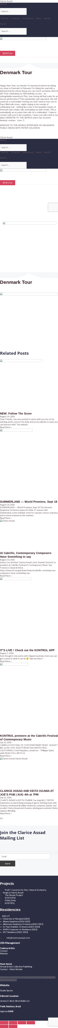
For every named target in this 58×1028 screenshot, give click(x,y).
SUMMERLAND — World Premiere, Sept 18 (28, 501)
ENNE (10, 1011)
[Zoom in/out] (4, 1022)
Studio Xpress (6, 990)
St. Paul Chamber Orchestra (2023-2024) (21, 927)
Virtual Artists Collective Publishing (16, 966)
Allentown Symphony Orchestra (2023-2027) (23, 924)
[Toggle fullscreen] (13, 1022)
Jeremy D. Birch (7, 1001)
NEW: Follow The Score (16, 413)
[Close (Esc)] (31, 1022)
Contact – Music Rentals (11, 969)
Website (4, 953)
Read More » (6, 427)
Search (3, 4)
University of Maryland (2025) (16, 919)
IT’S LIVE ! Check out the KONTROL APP (27, 650)
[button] (9, 47)
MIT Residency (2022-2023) (15, 932)
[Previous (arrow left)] (4, 1026)
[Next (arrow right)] (13, 1026)
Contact (4, 951)
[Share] (22, 1022)
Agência (3, 1011)
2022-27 (6, 916)
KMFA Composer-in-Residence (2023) (20, 929)
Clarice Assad (6, 1)
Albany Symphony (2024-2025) (17, 921)
